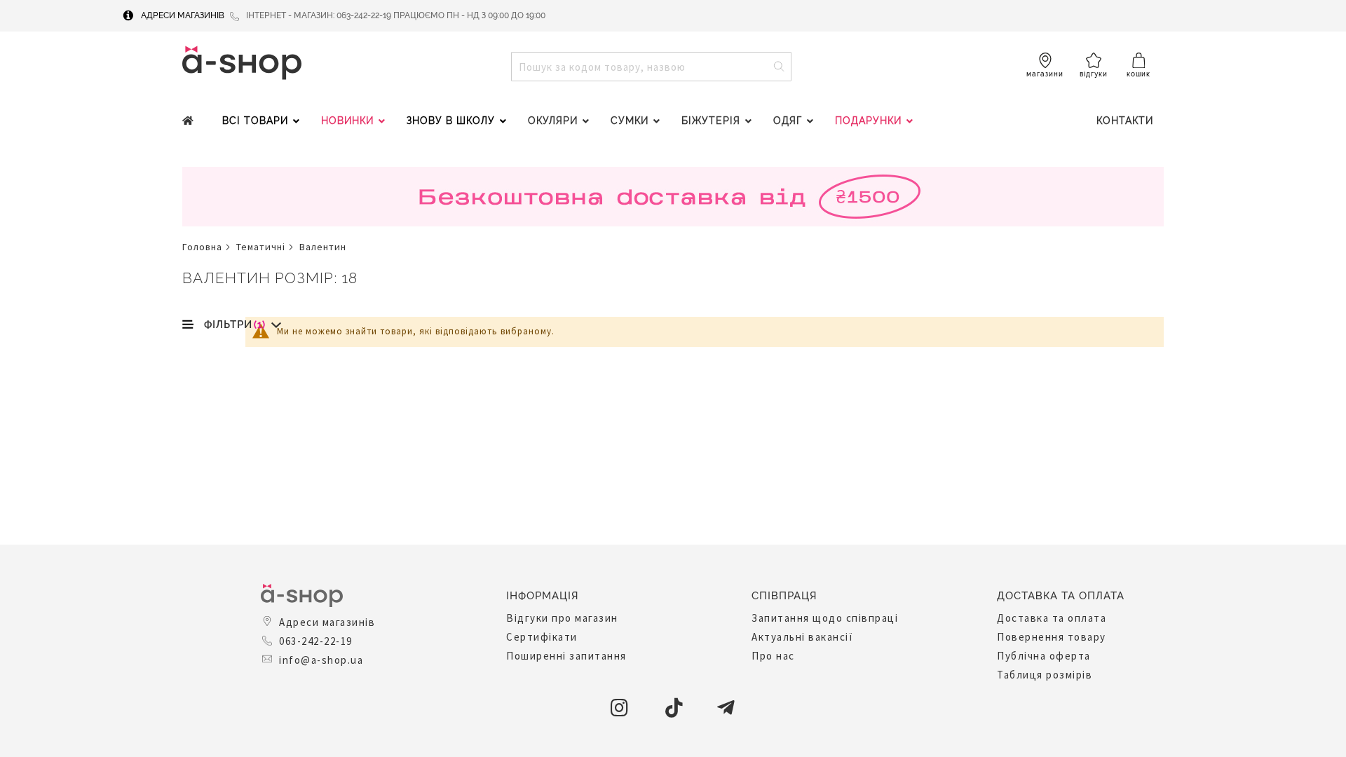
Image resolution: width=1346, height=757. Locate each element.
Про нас (773, 655)
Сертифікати (542, 636)
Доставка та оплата (1051, 618)
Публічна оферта (1044, 655)
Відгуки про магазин (562, 618)
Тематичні (260, 246)
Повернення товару (1051, 636)
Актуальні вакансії (802, 636)
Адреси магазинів (182, 15)
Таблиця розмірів (1044, 674)
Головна (202, 246)
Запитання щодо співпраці (825, 618)
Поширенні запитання (566, 655)
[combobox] (651, 66)
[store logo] (241, 63)
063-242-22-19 (316, 641)
